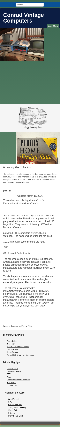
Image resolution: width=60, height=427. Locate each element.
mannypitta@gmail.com (42, 326)
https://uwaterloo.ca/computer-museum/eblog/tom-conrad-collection (24, 208)
